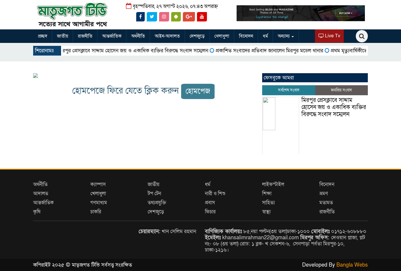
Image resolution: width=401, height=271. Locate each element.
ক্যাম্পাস (98, 184)
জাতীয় (62, 36)
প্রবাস (210, 202)
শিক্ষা (267, 193)
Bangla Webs (352, 265)
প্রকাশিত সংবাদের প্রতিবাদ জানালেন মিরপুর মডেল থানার (262, 50)
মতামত (326, 202)
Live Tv (332, 36)
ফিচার (210, 211)
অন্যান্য (284, 36)
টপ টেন (154, 193)
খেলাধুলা (221, 36)
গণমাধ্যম (98, 202)
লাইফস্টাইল (273, 184)
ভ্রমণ (323, 193)
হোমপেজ (198, 91)
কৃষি (37, 211)
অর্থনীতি (138, 36)
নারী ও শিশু (215, 193)
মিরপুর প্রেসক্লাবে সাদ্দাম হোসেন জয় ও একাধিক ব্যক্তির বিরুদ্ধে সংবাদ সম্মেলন (126, 50)
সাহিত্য (268, 202)
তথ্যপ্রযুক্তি (157, 202)
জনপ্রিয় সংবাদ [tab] (341, 90)
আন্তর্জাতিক (112, 36)
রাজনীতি (85, 36)
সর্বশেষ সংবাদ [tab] (288, 90)
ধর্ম (265, 36)
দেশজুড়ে (197, 36)
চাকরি (95, 211)
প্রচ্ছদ (42, 36)
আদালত (40, 193)
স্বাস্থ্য (266, 211)
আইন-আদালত (167, 36)
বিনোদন (246, 36)
